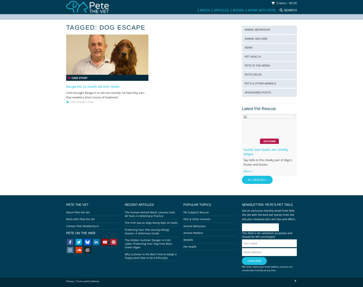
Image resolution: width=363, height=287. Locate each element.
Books (238, 10)
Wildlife (188, 240)
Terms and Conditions (87, 281)
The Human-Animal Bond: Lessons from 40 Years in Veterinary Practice (150, 214)
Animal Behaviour (257, 29)
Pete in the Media (257, 65)
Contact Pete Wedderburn (82, 226)
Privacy (70, 281)
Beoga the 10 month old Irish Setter (93, 87)
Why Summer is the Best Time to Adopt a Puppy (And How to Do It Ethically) (151, 256)
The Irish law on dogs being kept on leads (151, 223)
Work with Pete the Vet (80, 219)
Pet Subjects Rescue (196, 212)
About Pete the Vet (78, 212)
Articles (221, 10)
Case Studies (78, 102)
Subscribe (254, 261)
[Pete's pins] (113, 242)
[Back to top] (295, 281)
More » (248, 171)
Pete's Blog (253, 74)
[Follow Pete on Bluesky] (87, 242)
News (248, 47)
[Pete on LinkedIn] (96, 242)
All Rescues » (257, 180)
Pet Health (253, 56)
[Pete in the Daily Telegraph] (87, 250)
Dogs (91, 102)
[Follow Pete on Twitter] (78, 242)
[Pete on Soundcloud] (78, 250)
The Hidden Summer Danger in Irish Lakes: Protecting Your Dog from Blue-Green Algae (149, 243)
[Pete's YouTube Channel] (105, 242)
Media (205, 10)
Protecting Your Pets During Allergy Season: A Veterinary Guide (147, 231)
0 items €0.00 (286, 3)
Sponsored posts (258, 92)
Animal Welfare (256, 38)
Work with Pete (262, 10)
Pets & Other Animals (260, 83)
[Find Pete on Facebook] (70, 242)
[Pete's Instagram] (70, 250)
